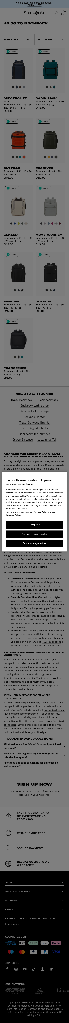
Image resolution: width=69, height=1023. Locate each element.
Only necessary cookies (34, 534)
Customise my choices (35, 543)
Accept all (34, 524)
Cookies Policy (13, 515)
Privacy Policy (40, 511)
